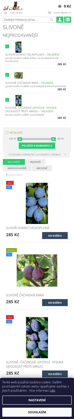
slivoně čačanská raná (29, 83)
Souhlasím (37, 412)
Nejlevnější (14, 162)
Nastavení (37, 400)
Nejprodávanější (17, 168)
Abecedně (41, 168)
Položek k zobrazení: (37, 145)
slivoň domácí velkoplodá (32, 54)
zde (52, 390)
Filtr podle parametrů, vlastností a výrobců (35, 154)
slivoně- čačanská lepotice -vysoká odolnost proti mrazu (30, 109)
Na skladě (16, 132)
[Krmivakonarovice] (14, 5)
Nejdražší (35, 162)
